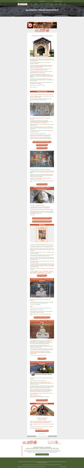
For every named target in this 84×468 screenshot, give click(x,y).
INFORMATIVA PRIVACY (31, 436)
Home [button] (29, 3)
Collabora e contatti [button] (60, 4)
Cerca (65, 4)
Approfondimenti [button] (47, 3)
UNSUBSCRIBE (52, 436)
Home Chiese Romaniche (37, 12)
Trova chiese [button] (32, 4)
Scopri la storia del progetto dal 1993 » (42, 454)
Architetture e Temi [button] (42, 4)
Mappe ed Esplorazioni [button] (36, 4)
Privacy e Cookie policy (63, 466)
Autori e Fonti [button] (56, 4)
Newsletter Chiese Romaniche (46, 12)
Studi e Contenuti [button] (52, 4)
